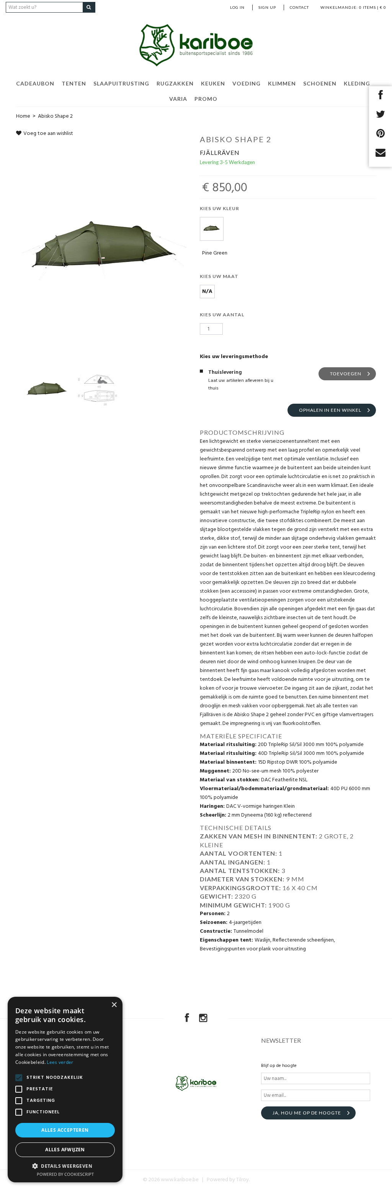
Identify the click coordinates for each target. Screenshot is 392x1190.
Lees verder (60, 1062)
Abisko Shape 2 (55, 116)
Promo (205, 98)
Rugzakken (175, 83)
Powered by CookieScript (65, 1174)
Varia (178, 98)
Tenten (74, 83)
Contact (299, 7)
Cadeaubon (35, 83)
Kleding (357, 83)
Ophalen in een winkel (330, 410)
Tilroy (242, 1179)
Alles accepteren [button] (64, 1130)
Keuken (213, 83)
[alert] (65, 1089)
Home (23, 116)
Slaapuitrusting (121, 83)
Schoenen (319, 83)
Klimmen (282, 83)
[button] (65, 1165)
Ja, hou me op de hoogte (307, 1113)
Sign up (267, 7)
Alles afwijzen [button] (65, 1149)
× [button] (114, 1005)
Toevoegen (345, 373)
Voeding (246, 83)
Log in (237, 7)
